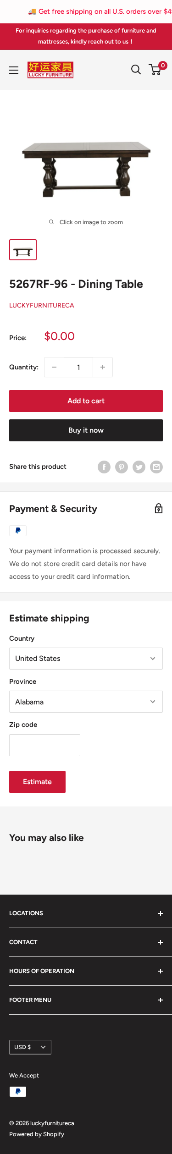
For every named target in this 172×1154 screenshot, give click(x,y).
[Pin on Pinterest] (121, 466)
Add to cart (86, 400)
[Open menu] (13, 70)
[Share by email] (156, 466)
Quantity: (24, 367)
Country (21, 638)
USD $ (22, 1047)
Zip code (23, 724)
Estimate (37, 781)
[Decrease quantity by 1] (54, 367)
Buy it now (86, 430)
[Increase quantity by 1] (102, 367)
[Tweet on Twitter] (139, 466)
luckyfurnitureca (41, 305)
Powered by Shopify (36, 1134)
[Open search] (136, 70)
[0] (155, 69)
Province (22, 681)
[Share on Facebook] (104, 466)
